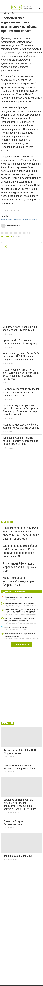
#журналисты (19, 219)
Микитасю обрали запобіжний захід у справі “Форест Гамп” (20, 328)
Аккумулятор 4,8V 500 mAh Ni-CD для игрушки (20, 752)
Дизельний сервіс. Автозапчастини (14, 823)
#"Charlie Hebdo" (7, 219)
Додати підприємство (21, 644)
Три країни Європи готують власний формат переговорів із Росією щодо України (20, 440)
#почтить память (31, 219)
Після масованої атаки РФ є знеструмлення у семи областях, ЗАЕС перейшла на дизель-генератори (21, 374)
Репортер (5, 216)
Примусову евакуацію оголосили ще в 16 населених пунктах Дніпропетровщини (21, 392)
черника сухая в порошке (18, 856)
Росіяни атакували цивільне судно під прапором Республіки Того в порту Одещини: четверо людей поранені (20, 410)
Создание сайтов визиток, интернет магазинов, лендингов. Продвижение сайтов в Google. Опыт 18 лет (20, 804)
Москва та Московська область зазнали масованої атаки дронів (21, 426)
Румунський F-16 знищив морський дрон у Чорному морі (20, 342)
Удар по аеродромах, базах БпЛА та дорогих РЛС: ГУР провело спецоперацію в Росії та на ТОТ (21, 356)
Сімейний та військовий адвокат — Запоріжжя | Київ (19, 767)
